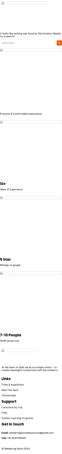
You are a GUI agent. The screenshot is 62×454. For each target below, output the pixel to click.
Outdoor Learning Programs (17, 418)
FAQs (4, 412)
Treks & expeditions (13, 384)
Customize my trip (12, 407)
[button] (31, 26)
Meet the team (10, 390)
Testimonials (9, 395)
